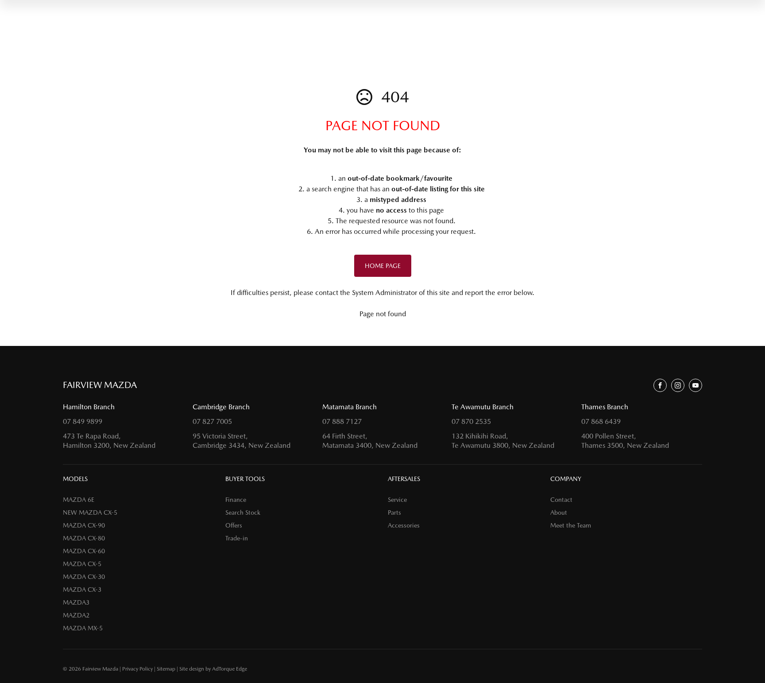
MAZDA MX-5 (83, 628)
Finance (235, 499)
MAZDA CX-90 (84, 525)
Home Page (383, 265)
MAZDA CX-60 (84, 551)
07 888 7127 (342, 421)
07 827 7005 (212, 421)
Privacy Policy (137, 669)
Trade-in (236, 538)
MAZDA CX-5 (82, 563)
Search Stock (242, 512)
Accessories (404, 525)
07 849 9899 (82, 421)
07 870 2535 (471, 421)
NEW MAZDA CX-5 (90, 512)
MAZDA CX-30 (84, 576)
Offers (233, 525)
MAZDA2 (76, 615)
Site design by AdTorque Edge (213, 669)
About (558, 512)
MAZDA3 (76, 602)
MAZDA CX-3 (82, 589)
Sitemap (166, 669)
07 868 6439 (601, 421)
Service (397, 499)
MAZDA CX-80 (84, 538)
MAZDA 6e (78, 499)
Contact (561, 499)
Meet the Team (570, 525)
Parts (394, 512)
